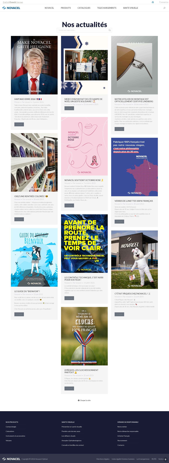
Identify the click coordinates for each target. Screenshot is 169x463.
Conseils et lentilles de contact (73, 445)
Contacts (120, 445)
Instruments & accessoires (15, 436)
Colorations (10, 431)
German (19, 2)
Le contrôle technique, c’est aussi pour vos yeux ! (83, 278)
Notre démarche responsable (127, 431)
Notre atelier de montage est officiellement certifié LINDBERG (134, 100)
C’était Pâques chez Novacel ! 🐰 (133, 293)
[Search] (164, 8)
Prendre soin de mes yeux (71, 431)
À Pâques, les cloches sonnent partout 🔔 (81, 371)
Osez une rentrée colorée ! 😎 (31, 196)
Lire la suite (19, 124)
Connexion (163, 2)
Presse (17, 102)
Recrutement (122, 440)
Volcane (8, 440)
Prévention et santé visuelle (72, 427)
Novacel (67, 104)
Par (26, 102)
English (6, 2)
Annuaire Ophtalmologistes (72, 440)
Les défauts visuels (68, 436)
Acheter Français (123, 436)
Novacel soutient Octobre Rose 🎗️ (84, 180)
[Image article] (34, 65)
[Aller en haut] (165, 459)
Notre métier (122, 427)
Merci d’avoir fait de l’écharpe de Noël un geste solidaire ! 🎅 (83, 100)
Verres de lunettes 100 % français (134, 201)
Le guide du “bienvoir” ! (27, 291)
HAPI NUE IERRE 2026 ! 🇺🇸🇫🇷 (28, 99)
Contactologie (11, 427)
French (13, 2)
